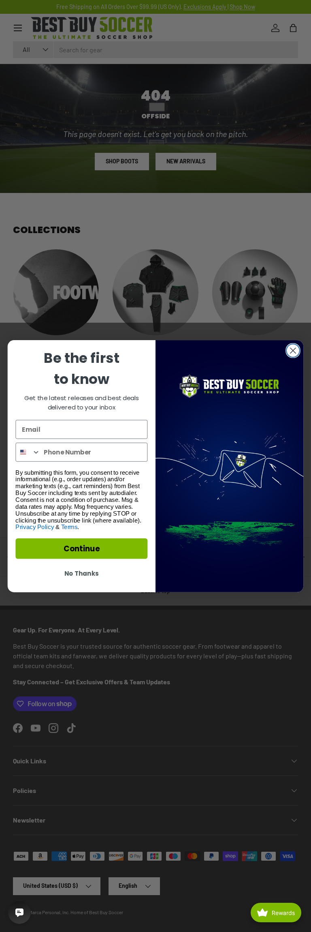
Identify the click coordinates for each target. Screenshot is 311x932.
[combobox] (28, 452)
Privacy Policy (34, 527)
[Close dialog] (293, 350)
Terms (69, 527)
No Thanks (81, 573)
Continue (82, 548)
